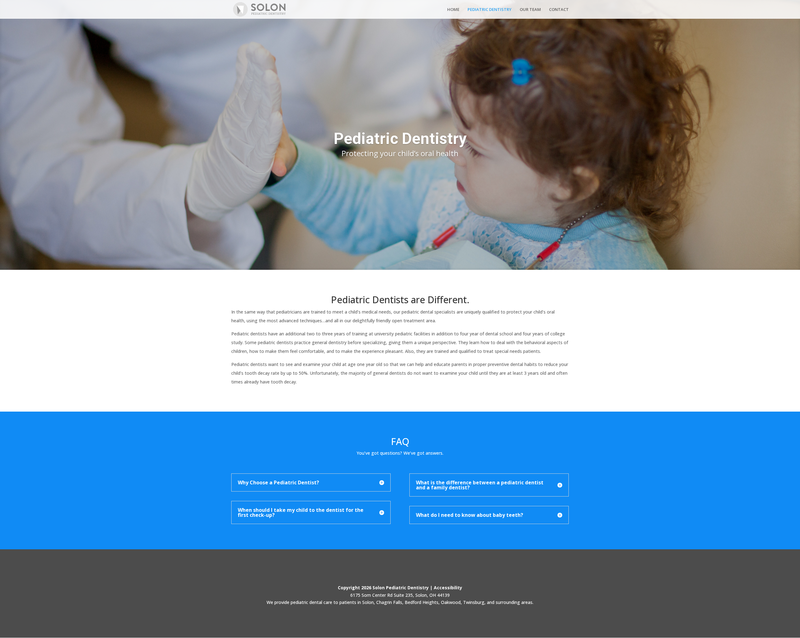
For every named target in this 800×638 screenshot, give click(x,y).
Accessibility (448, 588)
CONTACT (559, 9)
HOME (453, 9)
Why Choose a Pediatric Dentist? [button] (278, 482)
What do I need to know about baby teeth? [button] (469, 514)
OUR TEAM (530, 9)
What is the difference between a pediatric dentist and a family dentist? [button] (479, 485)
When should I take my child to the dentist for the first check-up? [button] (300, 512)
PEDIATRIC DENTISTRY (490, 9)
